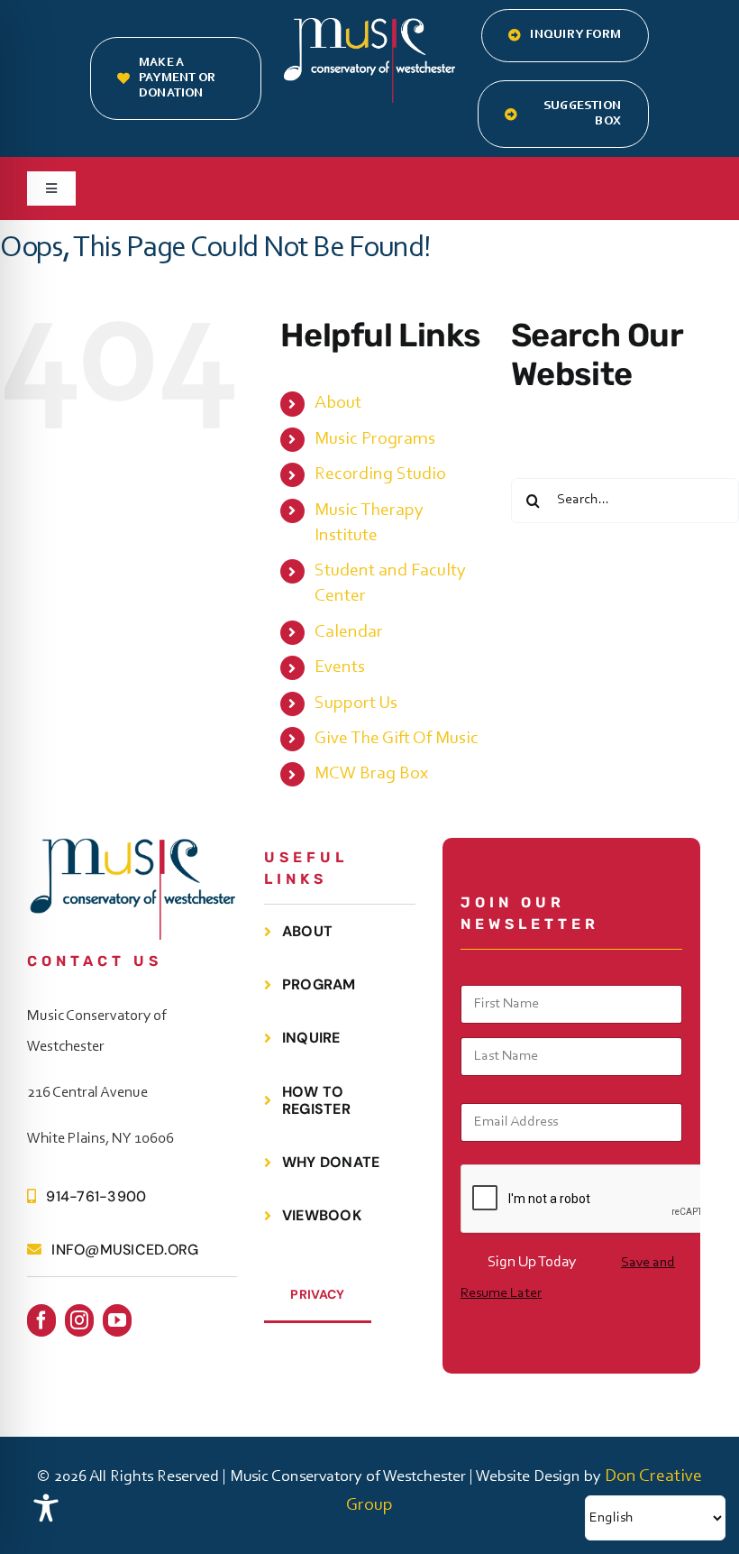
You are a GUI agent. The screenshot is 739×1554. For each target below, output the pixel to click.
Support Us (356, 703)
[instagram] (79, 1320)
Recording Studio (380, 474)
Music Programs (375, 439)
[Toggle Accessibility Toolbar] (46, 1508)
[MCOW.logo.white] (369, 27)
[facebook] (41, 1320)
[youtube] (117, 1320)
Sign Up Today (532, 1262)
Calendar (349, 632)
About (338, 403)
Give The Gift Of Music (397, 739)
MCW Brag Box (371, 774)
